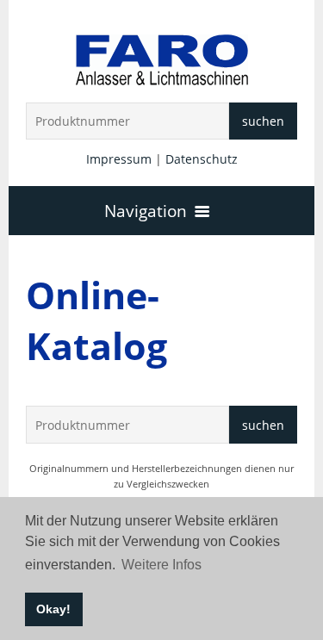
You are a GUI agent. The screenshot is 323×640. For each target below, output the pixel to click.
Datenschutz (201, 159)
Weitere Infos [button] (161, 564)
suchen (263, 121)
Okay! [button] (53, 609)
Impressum (119, 159)
